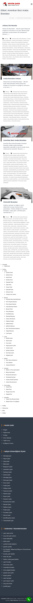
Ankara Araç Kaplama (17, 40)
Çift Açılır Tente (9, 292)
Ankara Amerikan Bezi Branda (21, 99)
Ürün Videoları (7, 438)
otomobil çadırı (6, 249)
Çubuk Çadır (6, 474)
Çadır (5, 336)
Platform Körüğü (10, 321)
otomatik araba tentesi (12, 248)
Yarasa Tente (9, 287)
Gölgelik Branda (10, 331)
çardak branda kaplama (10, 544)
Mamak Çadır (7, 504)
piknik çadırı (6, 541)
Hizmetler (6, 397)
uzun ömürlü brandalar (23, 179)
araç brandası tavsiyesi (12, 231)
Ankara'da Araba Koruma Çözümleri (12, 106)
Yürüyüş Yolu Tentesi (11, 294)
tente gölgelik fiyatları (9, 570)
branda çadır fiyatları (9, 554)
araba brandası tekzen (19, 224)
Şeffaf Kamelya (9, 323)
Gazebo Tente (9, 272)
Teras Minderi (9, 362)
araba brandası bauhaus (18, 220)
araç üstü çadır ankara (9, 536)
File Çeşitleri (7, 385)
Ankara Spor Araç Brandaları (19, 49)
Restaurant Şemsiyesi (11, 374)
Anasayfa (4, 264)
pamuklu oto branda (20, 251)
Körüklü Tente (9, 279)
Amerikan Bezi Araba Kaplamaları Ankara (13, 97)
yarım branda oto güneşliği (14, 259)
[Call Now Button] (28, 599)
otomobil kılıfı (14, 249)
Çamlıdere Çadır (8, 469)
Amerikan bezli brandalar (15, 159)
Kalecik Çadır (7, 493)
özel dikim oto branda (23, 249)
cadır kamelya (7, 578)
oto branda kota (11, 242)
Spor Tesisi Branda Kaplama (13, 328)
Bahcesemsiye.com (23, 600)
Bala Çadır (6, 464)
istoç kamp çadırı (8, 564)
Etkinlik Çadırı (9, 338)
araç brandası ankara (17, 57)
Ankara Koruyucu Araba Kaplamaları (16, 44)
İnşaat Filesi (9, 387)
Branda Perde (9, 309)
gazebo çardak (7, 546)
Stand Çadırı (9, 340)
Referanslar (5, 408)
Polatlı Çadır (6, 509)
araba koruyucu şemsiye (19, 228)
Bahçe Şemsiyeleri (10, 372)
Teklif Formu (6, 440)
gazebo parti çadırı (8, 572)
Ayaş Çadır (6, 461)
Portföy (4, 405)
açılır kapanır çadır (8, 581)
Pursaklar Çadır (7, 512)
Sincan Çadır (7, 515)
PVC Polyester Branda (11, 301)
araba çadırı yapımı (7, 228)
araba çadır (13, 226)
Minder (6, 358)
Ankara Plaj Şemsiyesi (11, 382)
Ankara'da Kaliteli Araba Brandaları (15, 53)
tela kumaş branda (17, 255)
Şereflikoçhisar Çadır (9, 518)
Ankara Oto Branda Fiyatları (15, 46)
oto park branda (18, 246)
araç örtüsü (21, 231)
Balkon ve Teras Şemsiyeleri (13, 370)
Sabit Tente (8, 284)
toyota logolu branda (15, 257)
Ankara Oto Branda (9, 25)
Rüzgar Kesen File (10, 391)
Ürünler (4, 269)
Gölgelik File (9, 394)
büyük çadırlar (7, 575)
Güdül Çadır (6, 485)
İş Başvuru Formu (8, 443)
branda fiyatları (6, 164)
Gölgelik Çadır (9, 355)
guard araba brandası (17, 235)
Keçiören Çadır (7, 499)
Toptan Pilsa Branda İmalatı (12, 399)
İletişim (4, 413)
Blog (3, 410)
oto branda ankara (11, 58)
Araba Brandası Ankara (22, 55)
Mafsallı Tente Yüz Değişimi (12, 401)
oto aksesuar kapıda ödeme (15, 239)
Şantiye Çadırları (10, 350)
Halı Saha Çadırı (10, 352)
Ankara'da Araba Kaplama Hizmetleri (20, 104)
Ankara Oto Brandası (19, 47)
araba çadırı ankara (7, 57)
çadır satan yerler (8, 533)
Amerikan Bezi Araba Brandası (19, 38)
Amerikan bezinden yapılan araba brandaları (14, 155)
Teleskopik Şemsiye (10, 377)
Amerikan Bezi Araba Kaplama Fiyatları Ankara (14, 95)
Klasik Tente (9, 277)
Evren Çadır (6, 483)
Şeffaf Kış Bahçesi (10, 326)
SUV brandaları (17, 175)
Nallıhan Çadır (7, 507)
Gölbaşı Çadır (7, 488)
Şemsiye (6, 368)
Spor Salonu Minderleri (11, 360)
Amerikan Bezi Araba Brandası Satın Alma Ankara (15, 93)
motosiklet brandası (8, 567)
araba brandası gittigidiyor (19, 222)
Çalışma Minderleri (10, 365)
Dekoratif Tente (9, 289)
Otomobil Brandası (10, 202)
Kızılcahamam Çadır (9, 501)
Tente (5, 271)
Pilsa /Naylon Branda (11, 304)
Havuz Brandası (10, 311)
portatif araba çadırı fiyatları (16, 253)
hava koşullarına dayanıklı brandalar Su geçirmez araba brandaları (15, 166)
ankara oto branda (14, 102)
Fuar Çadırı (8, 343)
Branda (6, 38)
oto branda (24, 239)
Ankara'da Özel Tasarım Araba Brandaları (13, 113)
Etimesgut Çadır (7, 480)
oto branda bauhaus (18, 240)
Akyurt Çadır (6, 458)
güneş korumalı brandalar (17, 164)
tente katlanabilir (7, 538)
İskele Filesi (9, 389)
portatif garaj (6, 586)
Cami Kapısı (9, 333)
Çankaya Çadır (7, 472)
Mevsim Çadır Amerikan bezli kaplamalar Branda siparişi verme (16, 171)
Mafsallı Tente (9, 275)
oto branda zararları (16, 244)
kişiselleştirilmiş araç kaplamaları (17, 169)
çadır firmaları (7, 562)
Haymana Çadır (7, 491)
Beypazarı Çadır (7, 466)
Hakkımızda (7, 266)
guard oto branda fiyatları (17, 237)
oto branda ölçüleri (19, 242)
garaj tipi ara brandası (20, 233)
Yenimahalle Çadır (8, 520)
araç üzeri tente (7, 583)
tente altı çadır (7, 556)
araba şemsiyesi (15, 229)
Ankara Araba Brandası (8, 100)
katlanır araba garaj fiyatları (11, 559)
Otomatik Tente (9, 282)
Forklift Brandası (10, 314)
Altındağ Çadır (7, 456)
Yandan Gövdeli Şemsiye (12, 379)
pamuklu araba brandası (9, 251)
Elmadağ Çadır (7, 477)
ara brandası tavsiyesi (18, 218)
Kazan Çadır (6, 496)
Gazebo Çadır (9, 348)
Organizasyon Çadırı (11, 345)
